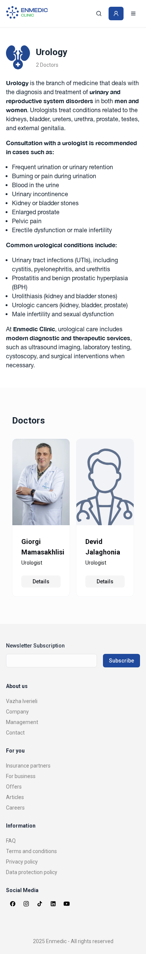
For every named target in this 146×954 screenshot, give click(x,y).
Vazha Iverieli (21, 701)
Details (41, 581)
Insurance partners (28, 766)
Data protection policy (31, 872)
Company (17, 712)
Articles (15, 797)
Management (22, 722)
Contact (15, 733)
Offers (14, 787)
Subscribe (121, 661)
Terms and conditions (31, 851)
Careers (15, 808)
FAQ (11, 841)
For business (21, 776)
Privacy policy (22, 862)
